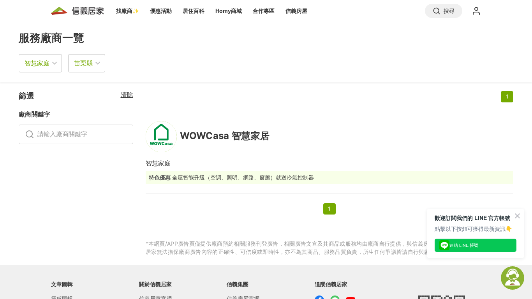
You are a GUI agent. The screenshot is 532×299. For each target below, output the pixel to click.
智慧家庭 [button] (37, 63)
